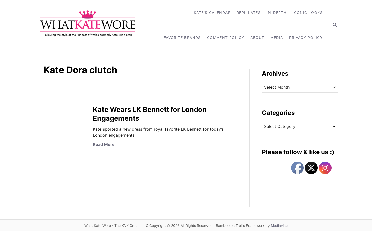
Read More (104, 144)
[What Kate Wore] (91, 25)
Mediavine (279, 225)
